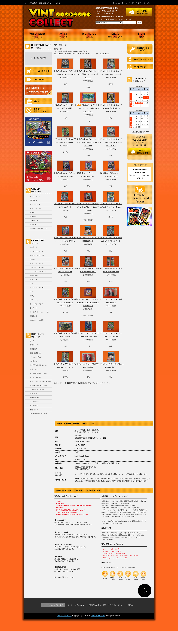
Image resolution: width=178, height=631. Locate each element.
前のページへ (58, 53)
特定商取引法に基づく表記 (38, 385)
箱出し (32, 296)
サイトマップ (129, 3)
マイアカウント (126, 19)
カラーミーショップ (64, 616)
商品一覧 (89, 35)
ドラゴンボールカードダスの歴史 (38, 166)
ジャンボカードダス (36, 304)
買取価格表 (63, 35)
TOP (55, 45)
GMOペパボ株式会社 (98, 616)
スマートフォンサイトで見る (53, 605)
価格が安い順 (82, 51)
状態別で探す (34, 275)
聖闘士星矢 (33, 200)
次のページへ (104, 53)
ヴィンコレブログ (35, 357)
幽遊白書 (33, 216)
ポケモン (33, 224)
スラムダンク (34, 220)
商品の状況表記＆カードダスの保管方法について (38, 90)
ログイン (100, 19)
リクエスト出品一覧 (36, 251)
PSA (31, 292)
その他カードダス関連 (37, 320)
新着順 (68, 51)
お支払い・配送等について (38, 110)
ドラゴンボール (35, 196)
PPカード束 (34, 300)
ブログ (141, 35)
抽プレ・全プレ (35, 279)
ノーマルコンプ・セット (38, 267)
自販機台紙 (33, 316)
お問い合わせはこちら (140, 10)
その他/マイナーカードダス (39, 228)
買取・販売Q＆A (35, 353)
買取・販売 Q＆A (115, 35)
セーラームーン (35, 204)
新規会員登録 (112, 19)
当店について (38, 101)
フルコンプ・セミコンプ (38, 271)
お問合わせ (130, 605)
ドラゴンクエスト (35, 208)
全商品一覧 (33, 247)
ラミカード (33, 308)
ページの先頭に (145, 590)
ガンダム (33, 212)
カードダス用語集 (38, 131)
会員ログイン (34, 393)
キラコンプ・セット (36, 263)
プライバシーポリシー (146, 3)
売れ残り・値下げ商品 (37, 255)
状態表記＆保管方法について (39, 365)
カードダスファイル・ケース (39, 312)
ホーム (117, 3)
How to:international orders (38, 414)
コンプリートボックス (37, 287)
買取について (37, 35)
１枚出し (33, 259)
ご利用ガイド (38, 79)
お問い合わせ (34, 409)
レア (31, 283)
